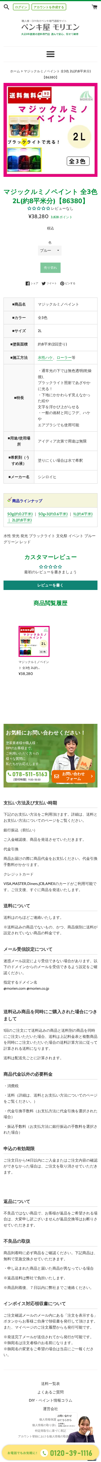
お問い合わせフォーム (73, 776)
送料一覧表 (50, 1383)
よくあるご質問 (50, 1392)
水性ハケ (45, 357)
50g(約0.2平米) (20, 514)
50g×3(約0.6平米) (53, 514)
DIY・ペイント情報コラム (50, 1400)
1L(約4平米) (83, 514)
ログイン (21, 7)
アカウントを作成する (49, 7)
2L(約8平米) (22, 520)
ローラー (64, 357)
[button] (38, 208)
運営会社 (50, 1409)
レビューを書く (50, 585)
